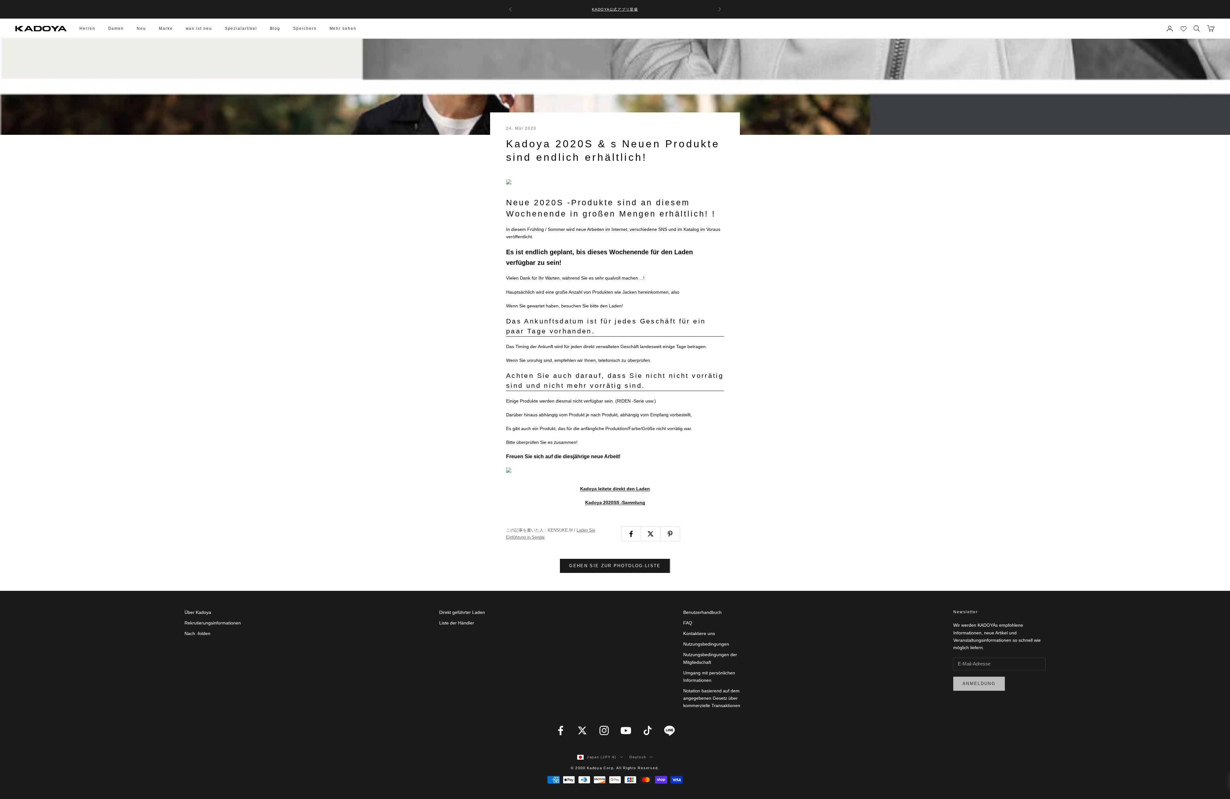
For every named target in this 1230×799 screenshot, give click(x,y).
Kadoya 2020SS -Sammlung (615, 502)
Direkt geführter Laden (462, 612)
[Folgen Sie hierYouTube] (626, 730)
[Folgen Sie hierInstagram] (604, 730)
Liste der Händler (456, 622)
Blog (275, 28)
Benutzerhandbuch (702, 612)
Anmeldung (979, 683)
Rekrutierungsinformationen (212, 622)
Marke (166, 28)
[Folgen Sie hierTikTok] (647, 730)
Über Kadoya (197, 612)
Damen (116, 28)
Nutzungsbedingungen (706, 644)
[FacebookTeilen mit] (631, 534)
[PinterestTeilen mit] (670, 534)
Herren (87, 28)
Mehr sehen (343, 28)
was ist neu (199, 28)
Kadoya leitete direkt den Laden (615, 488)
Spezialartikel (241, 28)
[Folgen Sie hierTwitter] (582, 730)
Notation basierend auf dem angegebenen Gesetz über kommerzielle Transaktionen (711, 698)
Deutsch (637, 757)
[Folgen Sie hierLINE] (669, 730)
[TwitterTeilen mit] (650, 534)
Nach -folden (197, 633)
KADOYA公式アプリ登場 (615, 9)
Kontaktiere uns (699, 633)
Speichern (304, 28)
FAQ (687, 622)
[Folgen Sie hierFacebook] (560, 730)
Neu (141, 28)
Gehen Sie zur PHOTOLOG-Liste (615, 565)
